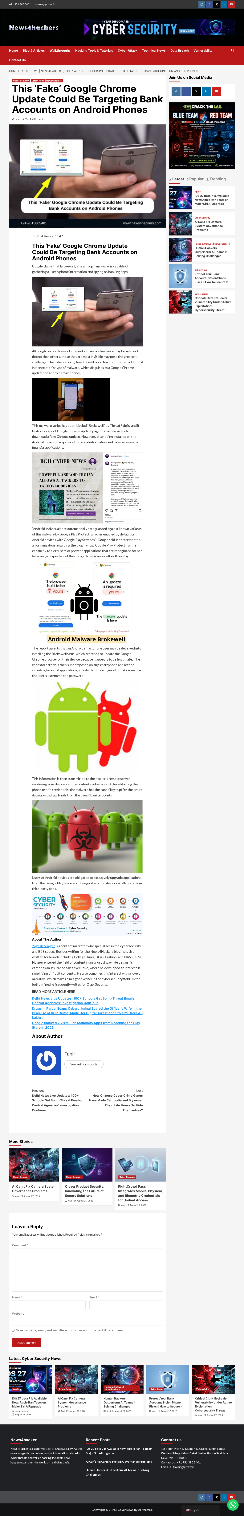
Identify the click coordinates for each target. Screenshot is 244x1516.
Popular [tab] (196, 179)
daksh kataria (21, 1411)
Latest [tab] (177, 179)
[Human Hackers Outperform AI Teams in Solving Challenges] (180, 249)
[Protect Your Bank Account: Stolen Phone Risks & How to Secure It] (180, 275)
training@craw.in (45, 4)
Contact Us (17, 60)
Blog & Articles (34, 50)
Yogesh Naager (43, 946)
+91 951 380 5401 (20, 4)
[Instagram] (201, 4)
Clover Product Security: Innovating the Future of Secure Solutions (84, 1191)
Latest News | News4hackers (47, 80)
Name (17, 1297)
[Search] (232, 50)
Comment (20, 1245)
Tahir (17, 118)
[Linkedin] (224, 4)
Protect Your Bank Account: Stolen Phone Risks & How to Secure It (211, 278)
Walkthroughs (60, 50)
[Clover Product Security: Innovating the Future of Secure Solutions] (87, 1165)
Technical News (154, 50)
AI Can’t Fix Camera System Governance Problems (209, 226)
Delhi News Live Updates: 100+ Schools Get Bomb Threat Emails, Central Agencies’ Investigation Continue (57, 1100)
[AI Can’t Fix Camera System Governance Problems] (34, 1165)
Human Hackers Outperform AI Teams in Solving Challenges (211, 252)
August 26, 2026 (85, 1200)
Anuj (17, 1196)
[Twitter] (216, 4)
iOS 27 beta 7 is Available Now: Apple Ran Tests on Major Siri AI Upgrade (212, 200)
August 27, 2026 (32, 1196)
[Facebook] (209, 4)
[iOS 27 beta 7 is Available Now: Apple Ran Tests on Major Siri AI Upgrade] (180, 197)
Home (13, 50)
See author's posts (84, 1064)
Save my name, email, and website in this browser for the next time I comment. (71, 1330)
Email (94, 1297)
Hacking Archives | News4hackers (212, 244)
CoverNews (125, 1509)
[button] (233, 1505)
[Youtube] (231, 4)
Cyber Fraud (201, 270)
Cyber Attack (127, 50)
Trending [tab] (217, 179)
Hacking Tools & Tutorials (94, 50)
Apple (198, 192)
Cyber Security (21, 80)
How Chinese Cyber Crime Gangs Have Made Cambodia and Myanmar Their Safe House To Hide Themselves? (116, 1100)
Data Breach (179, 50)
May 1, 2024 (31, 118)
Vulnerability (202, 50)
